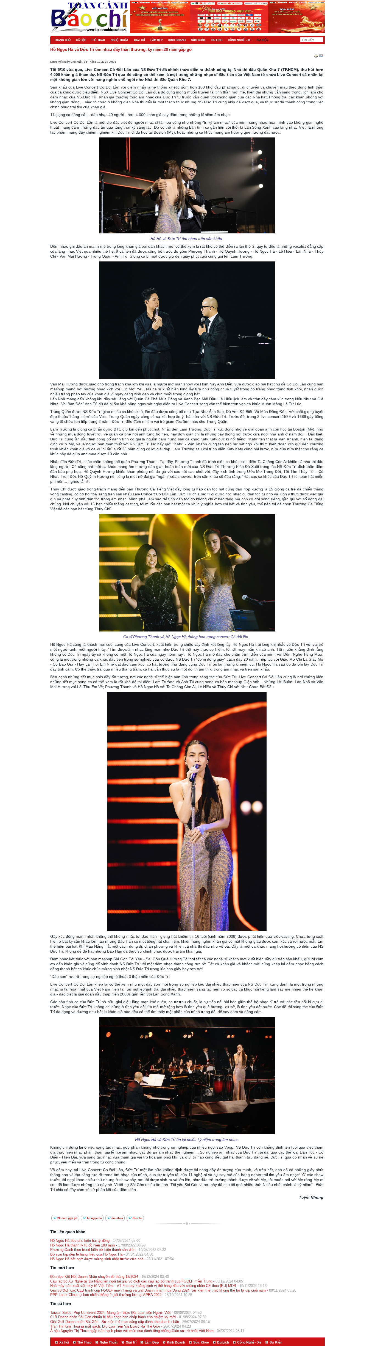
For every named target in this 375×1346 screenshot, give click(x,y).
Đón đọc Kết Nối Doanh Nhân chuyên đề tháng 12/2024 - (109, 1277)
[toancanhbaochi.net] (66, 7)
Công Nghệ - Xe (249, 1342)
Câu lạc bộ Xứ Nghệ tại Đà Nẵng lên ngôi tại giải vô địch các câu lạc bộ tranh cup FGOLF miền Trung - (146, 1281)
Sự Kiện (276, 1342)
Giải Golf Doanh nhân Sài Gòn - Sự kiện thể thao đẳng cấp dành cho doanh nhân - (130, 1322)
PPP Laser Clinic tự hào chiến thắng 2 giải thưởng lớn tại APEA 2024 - (121, 1295)
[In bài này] (316, 57)
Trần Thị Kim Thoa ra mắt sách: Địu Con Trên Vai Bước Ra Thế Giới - (120, 1326)
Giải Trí (131, 1342)
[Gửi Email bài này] (321, 57)
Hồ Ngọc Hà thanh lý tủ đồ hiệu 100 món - (97, 1245)
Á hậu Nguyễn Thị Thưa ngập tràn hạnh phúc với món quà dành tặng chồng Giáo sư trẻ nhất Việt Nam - (147, 1331)
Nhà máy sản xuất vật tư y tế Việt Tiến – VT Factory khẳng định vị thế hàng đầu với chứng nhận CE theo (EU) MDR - (158, 1286)
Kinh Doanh (176, 1342)
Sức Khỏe (201, 1342)
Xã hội (64, 1342)
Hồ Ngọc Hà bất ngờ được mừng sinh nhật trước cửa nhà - (112, 1259)
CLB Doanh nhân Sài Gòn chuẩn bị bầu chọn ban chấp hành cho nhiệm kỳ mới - (128, 1317)
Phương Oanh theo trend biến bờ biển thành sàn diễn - (108, 1250)
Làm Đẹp (152, 1342)
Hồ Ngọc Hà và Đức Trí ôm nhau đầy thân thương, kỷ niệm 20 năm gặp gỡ (121, 49)
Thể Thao (84, 1342)
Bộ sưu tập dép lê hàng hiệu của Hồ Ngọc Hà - (101, 1254)
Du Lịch (223, 1342)
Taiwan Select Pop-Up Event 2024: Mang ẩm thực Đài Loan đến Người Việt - (126, 1313)
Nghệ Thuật (108, 1342)
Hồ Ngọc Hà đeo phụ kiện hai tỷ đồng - (95, 1241)
